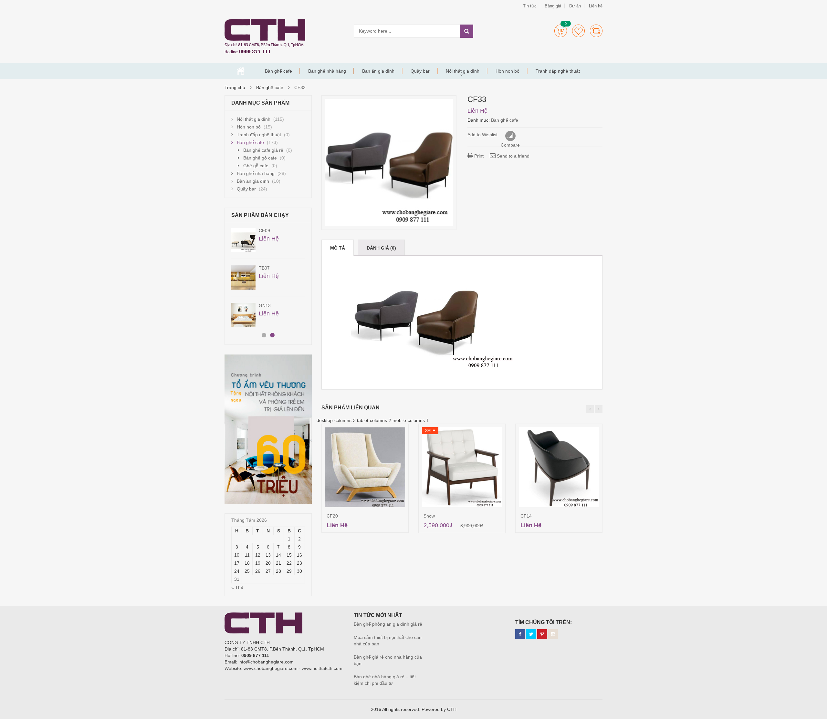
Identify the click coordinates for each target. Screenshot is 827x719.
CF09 (264, 230)
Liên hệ (595, 6)
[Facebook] (520, 634)
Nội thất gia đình (462, 71)
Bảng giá (553, 6)
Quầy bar (420, 71)
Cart (560, 31)
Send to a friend (512, 156)
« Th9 (237, 587)
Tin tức (530, 6)
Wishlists (578, 31)
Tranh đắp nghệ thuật (558, 71)
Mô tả (337, 248)
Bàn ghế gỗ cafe (260, 157)
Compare (596, 31)
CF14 (526, 516)
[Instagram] (553, 634)
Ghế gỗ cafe (255, 165)
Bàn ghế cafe (278, 71)
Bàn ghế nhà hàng (327, 71)
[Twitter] (531, 634)
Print (478, 156)
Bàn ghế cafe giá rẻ (263, 150)
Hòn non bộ (507, 71)
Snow (429, 516)
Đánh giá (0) (381, 248)
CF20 (332, 516)
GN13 (265, 305)
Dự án (575, 6)
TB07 (264, 268)
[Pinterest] (542, 634)
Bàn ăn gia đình (378, 71)
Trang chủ (241, 71)
